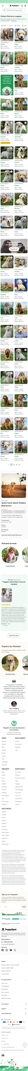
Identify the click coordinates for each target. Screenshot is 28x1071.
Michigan (4, 784)
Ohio (3, 798)
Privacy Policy (4, 1038)
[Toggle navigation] (3, 6)
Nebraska (4, 793)
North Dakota (5, 795)
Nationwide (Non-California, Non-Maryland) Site (12, 1050)
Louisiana (4, 826)
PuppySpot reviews (6, 998)
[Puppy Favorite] (11, 30)
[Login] (25, 6)
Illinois (3, 772)
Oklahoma (17, 747)
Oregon (3, 756)
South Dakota (5, 801)
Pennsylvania (18, 798)
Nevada (4, 753)
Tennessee (4, 838)
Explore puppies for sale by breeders (10, 964)
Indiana (3, 775)
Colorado (4, 744)
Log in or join (4, 983)
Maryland (17, 784)
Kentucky (4, 823)
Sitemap (3, 1041)
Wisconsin (4, 804)
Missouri (4, 790)
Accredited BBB (5, 1044)
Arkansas (4, 814)
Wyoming (4, 765)
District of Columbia (20, 778)
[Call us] (22, 6)
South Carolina (5, 835)
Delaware (17, 775)
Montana (4, 750)
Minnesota (4, 787)
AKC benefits (4, 989)
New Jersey (18, 793)
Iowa (3, 778)
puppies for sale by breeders (14, 734)
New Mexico (18, 744)
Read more (14, 20)
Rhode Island (18, 801)
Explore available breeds (7, 967)
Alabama (4, 812)
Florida (3, 817)
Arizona (17, 741)
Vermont (17, 804)
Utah (3, 759)
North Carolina (5, 832)
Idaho (3, 747)
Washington (5, 762)
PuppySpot (4, 923)
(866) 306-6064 (8, 942)
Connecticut (18, 772)
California (4, 741)
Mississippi (4, 829)
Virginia (3, 841)
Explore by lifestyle (6, 971)
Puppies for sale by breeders (13, 923)
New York (17, 795)
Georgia (4, 820)
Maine (16, 781)
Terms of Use (4, 1035)
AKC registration (5, 986)
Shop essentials (5, 974)
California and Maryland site (8, 1047)
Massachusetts (19, 787)
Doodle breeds (10, 674)
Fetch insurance (5, 992)
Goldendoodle (10, 566)
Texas (16, 750)
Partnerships (4, 995)
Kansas (3, 781)
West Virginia (5, 844)
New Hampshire (19, 790)
